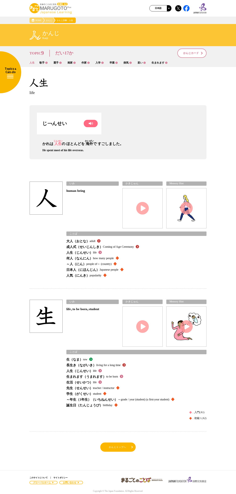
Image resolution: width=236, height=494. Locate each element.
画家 (70, 62)
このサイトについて (39, 477)
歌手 (42, 62)
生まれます (158, 62)
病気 (126, 62)
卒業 (112, 62)
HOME (38, 20)
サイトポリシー (60, 477)
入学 (98, 62)
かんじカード (191, 53)
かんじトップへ (117, 447)
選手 (56, 62)
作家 (84, 62)
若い (140, 62)
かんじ (49, 20)
